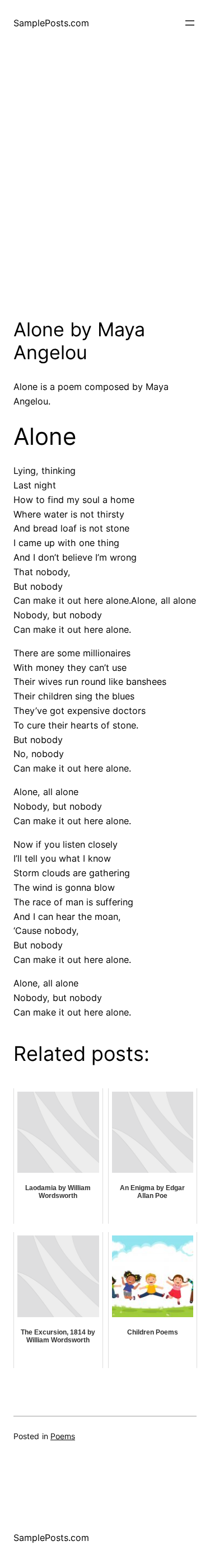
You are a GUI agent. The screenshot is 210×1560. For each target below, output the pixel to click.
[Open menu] (190, 23)
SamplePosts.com (51, 23)
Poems (62, 1436)
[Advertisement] (105, 191)
